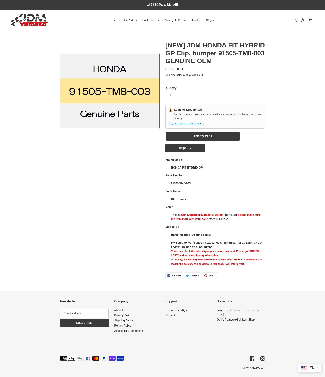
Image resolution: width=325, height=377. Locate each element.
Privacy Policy (123, 315)
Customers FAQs (176, 310)
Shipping (170, 74)
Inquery (185, 148)
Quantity (171, 88)
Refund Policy (122, 325)
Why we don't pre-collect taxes (186, 123)
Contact (170, 315)
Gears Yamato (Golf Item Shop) (236, 319)
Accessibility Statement (128, 330)
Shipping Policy (123, 320)
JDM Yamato (258, 368)
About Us (120, 310)
